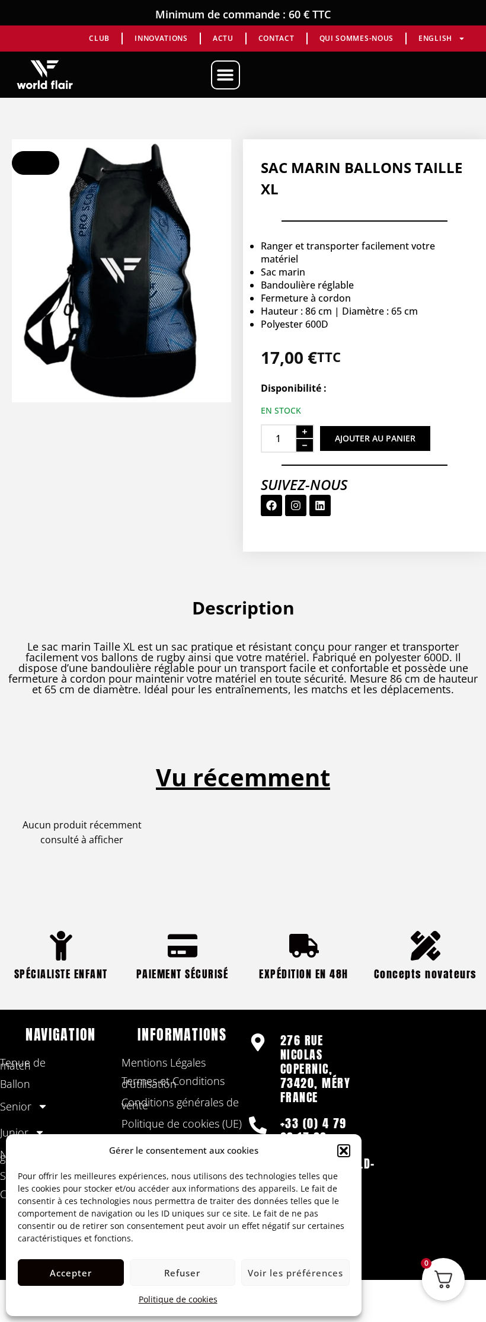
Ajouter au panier (375, 438)
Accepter (71, 1273)
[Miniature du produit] (35, 163)
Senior (15, 1106)
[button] (344, 1151)
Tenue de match (23, 1064)
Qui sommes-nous (356, 38)
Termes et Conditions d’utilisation (173, 1082)
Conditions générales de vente (180, 1103)
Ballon (15, 1084)
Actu (223, 38)
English (435, 38)
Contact (276, 38)
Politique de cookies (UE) (182, 1123)
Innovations (161, 38)
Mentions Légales (164, 1062)
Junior (14, 1132)
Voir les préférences (295, 1273)
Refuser (182, 1273)
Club (99, 38)
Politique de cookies (178, 1299)
